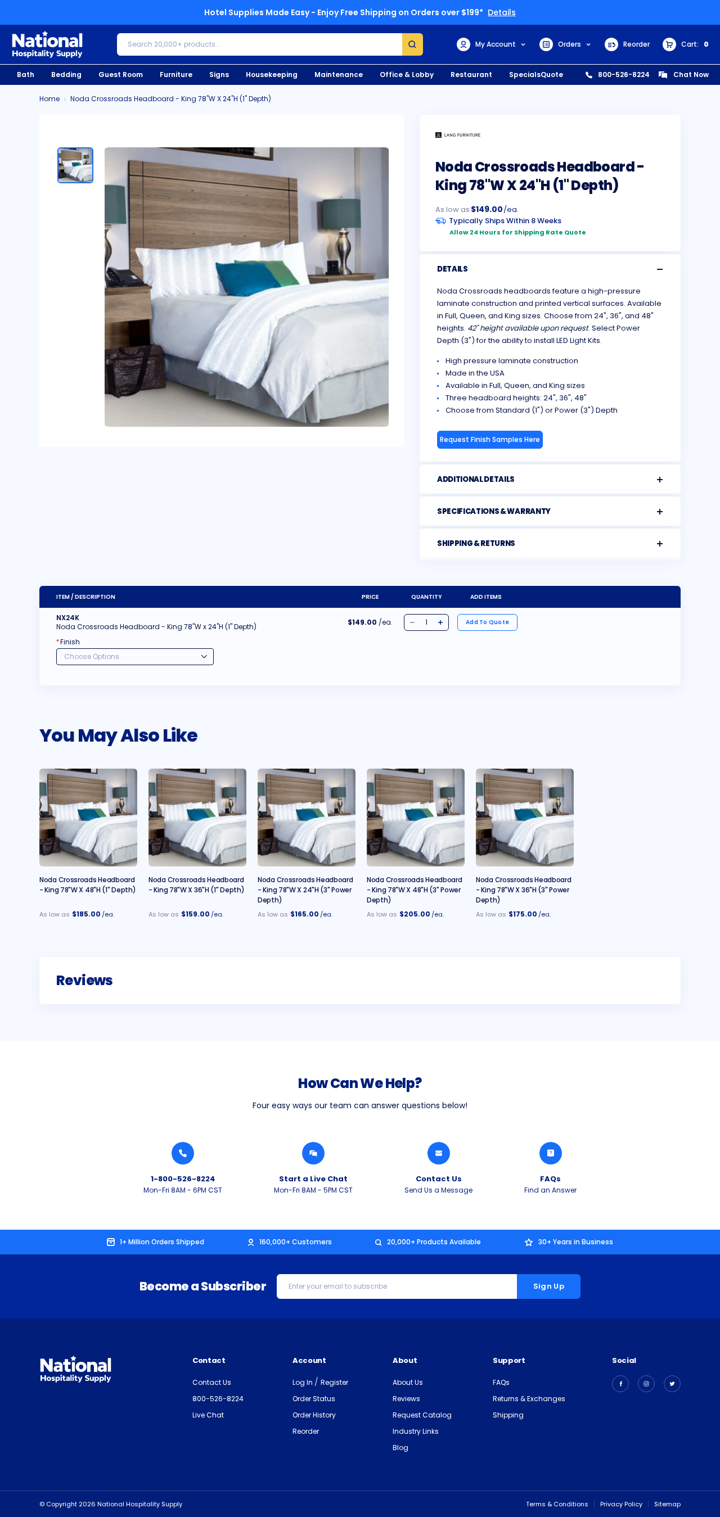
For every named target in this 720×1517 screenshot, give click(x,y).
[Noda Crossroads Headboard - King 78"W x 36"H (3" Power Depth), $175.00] (525, 817)
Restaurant (471, 74)
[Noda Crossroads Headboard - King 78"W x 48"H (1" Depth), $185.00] (88, 817)
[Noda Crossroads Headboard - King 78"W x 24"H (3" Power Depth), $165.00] (307, 817)
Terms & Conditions (557, 1504)
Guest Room (120, 74)
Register (334, 1382)
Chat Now (691, 74)
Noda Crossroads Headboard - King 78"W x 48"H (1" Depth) (87, 885)
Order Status (313, 1398)
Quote (552, 74)
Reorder (636, 44)
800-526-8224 (624, 74)
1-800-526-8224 (183, 1178)
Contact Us (439, 1178)
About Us (408, 1382)
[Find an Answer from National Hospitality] (550, 1153)
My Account (495, 44)
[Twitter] (672, 1383)
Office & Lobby (407, 74)
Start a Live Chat (313, 1178)
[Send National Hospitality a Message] (439, 1153)
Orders (569, 44)
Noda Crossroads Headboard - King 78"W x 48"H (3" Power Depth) (414, 890)
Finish (68, 642)
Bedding (66, 74)
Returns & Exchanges (529, 1398)
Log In (303, 1382)
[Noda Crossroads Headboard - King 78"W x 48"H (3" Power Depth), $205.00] (416, 817)
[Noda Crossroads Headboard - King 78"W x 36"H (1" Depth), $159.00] (197, 817)
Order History (314, 1415)
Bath (25, 74)
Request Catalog (422, 1415)
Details (502, 12)
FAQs (550, 1178)
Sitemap (667, 1504)
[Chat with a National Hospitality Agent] (313, 1153)
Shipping (508, 1415)
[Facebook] (620, 1383)
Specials (525, 74)
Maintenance (338, 74)
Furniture (176, 74)
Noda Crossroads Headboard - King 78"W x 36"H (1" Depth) (196, 885)
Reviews (406, 1398)
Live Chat (208, 1415)
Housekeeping (272, 74)
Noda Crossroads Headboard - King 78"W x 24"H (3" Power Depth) (305, 890)
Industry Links (416, 1431)
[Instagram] (646, 1383)
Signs (219, 74)
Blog (400, 1447)
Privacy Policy (621, 1504)
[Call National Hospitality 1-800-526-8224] (183, 1153)
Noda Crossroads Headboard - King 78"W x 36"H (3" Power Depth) (524, 890)
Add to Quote (487, 622)
